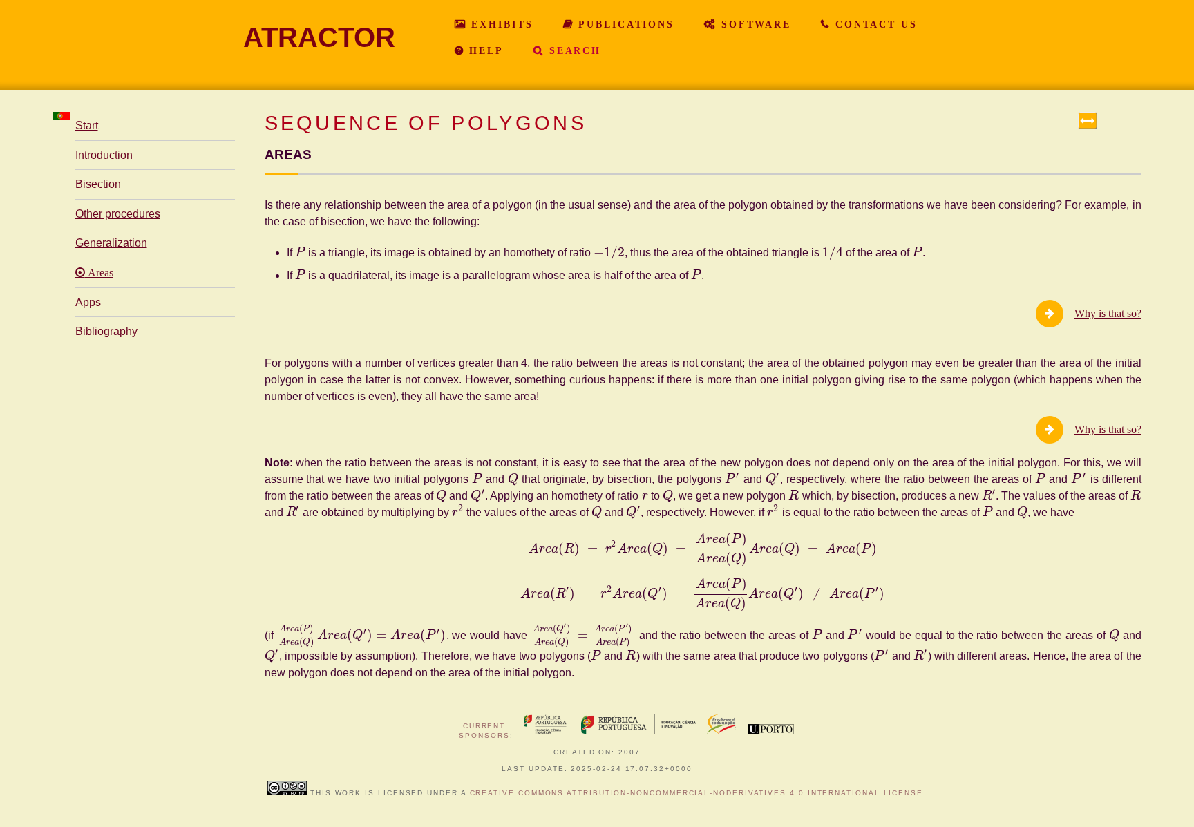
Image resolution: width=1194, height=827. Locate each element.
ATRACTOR (319, 37)
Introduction (104, 155)
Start (86, 125)
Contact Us (874, 24)
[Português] (61, 116)
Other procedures (117, 214)
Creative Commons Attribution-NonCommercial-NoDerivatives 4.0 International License (696, 793)
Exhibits (499, 24)
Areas (99, 272)
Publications (624, 24)
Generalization (111, 243)
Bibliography (106, 331)
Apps (88, 302)
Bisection (98, 184)
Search (572, 50)
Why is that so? (1107, 313)
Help (483, 50)
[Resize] (1088, 120)
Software (754, 24)
